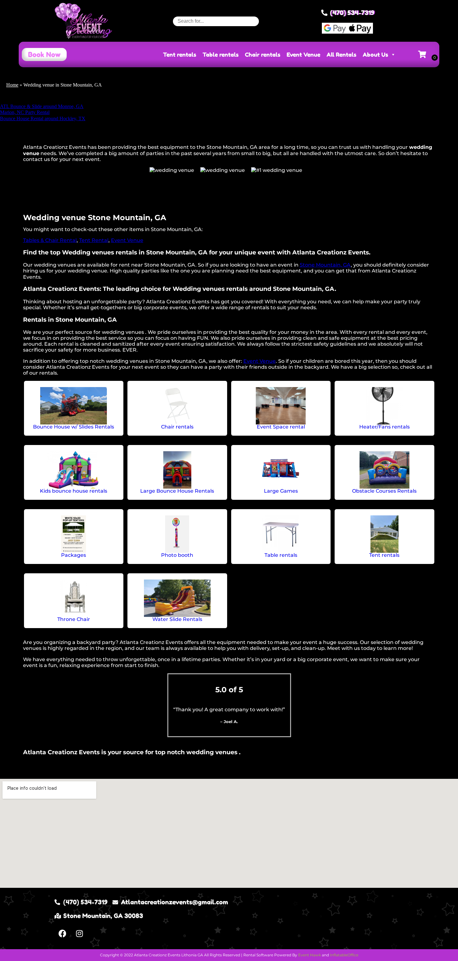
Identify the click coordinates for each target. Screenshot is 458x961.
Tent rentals (179, 54)
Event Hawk (309, 955)
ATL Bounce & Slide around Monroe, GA (41, 106)
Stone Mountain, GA (325, 265)
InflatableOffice (344, 955)
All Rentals (341, 54)
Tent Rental (93, 240)
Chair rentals (262, 54)
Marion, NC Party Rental (25, 112)
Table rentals (221, 54)
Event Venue (303, 54)
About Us (375, 54)
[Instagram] (79, 933)
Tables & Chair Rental (50, 240)
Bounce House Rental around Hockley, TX (42, 118)
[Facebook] (62, 933)
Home (12, 85)
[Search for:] (216, 21)
